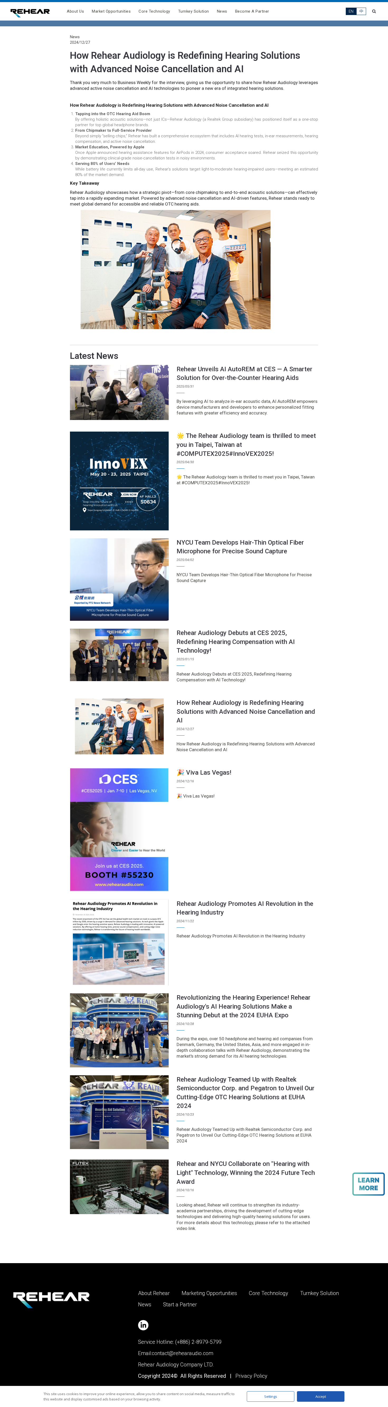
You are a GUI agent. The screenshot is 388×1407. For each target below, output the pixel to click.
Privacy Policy (251, 1376)
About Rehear (154, 1293)
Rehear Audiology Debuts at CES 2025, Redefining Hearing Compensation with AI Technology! (236, 641)
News (222, 11)
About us (75, 11)
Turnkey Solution (193, 11)
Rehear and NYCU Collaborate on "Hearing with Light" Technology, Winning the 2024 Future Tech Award (246, 1172)
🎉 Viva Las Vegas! (204, 772)
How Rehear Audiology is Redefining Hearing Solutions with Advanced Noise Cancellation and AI (246, 711)
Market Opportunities (111, 11)
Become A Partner (252, 11)
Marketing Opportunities (209, 1293)
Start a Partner (180, 1304)
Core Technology (154, 11)
